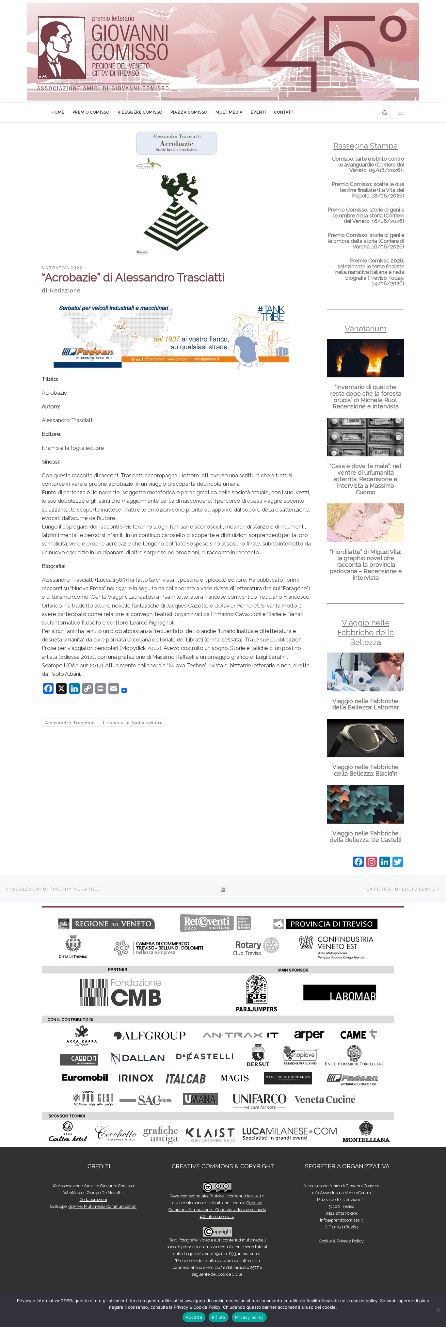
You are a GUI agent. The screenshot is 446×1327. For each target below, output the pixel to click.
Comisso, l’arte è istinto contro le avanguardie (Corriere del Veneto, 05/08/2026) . (368, 164)
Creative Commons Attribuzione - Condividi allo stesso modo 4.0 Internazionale (217, 1209)
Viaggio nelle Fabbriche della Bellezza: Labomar (365, 704)
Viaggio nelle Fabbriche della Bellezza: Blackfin (365, 770)
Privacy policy (249, 1317)
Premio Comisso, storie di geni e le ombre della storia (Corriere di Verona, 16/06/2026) (366, 241)
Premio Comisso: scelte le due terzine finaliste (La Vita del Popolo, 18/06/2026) (368, 190)
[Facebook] (358, 863)
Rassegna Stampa (365, 145)
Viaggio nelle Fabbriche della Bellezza (366, 632)
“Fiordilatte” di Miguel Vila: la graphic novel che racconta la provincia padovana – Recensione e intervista (365, 564)
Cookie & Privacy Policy (341, 1241)
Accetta (194, 1317)
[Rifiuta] (438, 1309)
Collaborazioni (93, 1199)
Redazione (65, 290)
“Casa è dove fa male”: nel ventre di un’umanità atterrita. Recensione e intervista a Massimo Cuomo (365, 479)
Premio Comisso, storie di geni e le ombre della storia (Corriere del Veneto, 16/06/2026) (366, 215)
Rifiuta (218, 1317)
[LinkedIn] (384, 863)
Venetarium (366, 328)
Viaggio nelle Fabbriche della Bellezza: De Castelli (365, 836)
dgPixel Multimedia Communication (102, 1206)
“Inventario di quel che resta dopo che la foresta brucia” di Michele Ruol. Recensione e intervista (365, 397)
